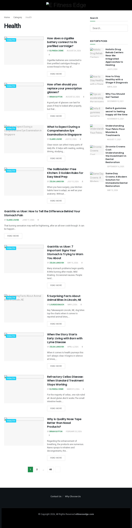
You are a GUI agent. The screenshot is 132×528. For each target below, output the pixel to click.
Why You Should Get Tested (115, 95)
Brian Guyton (56, 97)
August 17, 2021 (114, 139)
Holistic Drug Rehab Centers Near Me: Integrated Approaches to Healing (114, 57)
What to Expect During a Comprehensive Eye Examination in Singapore (64, 131)
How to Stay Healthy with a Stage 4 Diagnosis (117, 79)
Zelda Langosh (57, 181)
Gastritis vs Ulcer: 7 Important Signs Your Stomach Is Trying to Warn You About (65, 252)
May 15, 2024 (112, 190)
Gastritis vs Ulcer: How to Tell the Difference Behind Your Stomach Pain (42, 213)
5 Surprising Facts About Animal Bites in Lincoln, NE (64, 298)
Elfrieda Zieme (56, 51)
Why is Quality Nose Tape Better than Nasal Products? (64, 423)
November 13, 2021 (115, 119)
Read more (56, 73)
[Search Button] (124, 28)
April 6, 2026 (72, 347)
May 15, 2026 (72, 263)
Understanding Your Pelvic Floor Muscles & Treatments (115, 130)
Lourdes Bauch (57, 305)
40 (50, 469)
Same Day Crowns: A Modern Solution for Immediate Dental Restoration (117, 180)
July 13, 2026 (73, 181)
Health (29, 17)
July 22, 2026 (70, 139)
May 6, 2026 (72, 305)
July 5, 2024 (112, 69)
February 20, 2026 (73, 431)
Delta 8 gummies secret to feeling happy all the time (116, 111)
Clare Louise (56, 139)
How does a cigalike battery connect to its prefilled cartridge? (62, 42)
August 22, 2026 (72, 97)
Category (17, 17)
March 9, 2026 (73, 389)
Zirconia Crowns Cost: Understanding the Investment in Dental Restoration (116, 154)
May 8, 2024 (112, 87)
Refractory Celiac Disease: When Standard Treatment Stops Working (65, 380)
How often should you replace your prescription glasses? (64, 88)
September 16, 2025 (115, 166)
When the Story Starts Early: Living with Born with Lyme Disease (64, 338)
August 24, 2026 (74, 51)
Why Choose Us (73, 496)
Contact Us (56, 496)
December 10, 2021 (115, 101)
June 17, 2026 (28, 220)
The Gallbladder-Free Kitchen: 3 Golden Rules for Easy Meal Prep (65, 173)
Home (7, 17)
